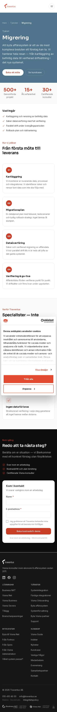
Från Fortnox (8, 639)
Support (35, 621)
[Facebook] (9, 577)
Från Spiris (7, 645)
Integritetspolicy (31, 700)
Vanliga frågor (37, 655)
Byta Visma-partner (40, 616)
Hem (4, 23)
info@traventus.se (28, 696)
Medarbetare (37, 660)
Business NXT (9, 590)
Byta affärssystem (39, 605)
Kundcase (35, 650)
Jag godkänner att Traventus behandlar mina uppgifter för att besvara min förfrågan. (29, 522)
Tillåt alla (28, 379)
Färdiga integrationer (41, 595)
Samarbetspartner (39, 670)
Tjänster (14, 23)
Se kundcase (35, 72)
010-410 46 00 (9, 696)
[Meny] (52, 6)
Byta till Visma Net (10, 634)
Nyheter (35, 645)
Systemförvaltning (39, 611)
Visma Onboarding (40, 600)
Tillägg (5, 611)
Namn (10, 496)
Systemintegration (39, 590)
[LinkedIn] (3, 577)
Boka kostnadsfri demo (28, 531)
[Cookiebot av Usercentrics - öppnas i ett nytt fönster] (41, 321)
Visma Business (9, 600)
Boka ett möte (13, 72)
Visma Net (7, 595)
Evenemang (36, 665)
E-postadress (13, 509)
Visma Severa (9, 605)
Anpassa (26, 388)
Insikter (34, 639)
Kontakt (34, 676)
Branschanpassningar (12, 616)
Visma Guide (37, 634)
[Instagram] (14, 577)
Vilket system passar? (12, 659)
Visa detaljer (41, 369)
